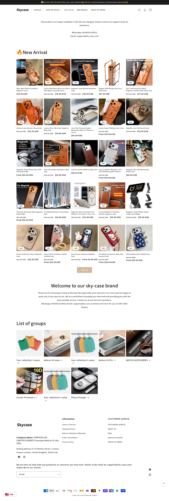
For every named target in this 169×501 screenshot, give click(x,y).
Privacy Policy (68, 442)
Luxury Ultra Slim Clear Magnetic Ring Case (56, 129)
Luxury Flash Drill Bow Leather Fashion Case (55, 255)
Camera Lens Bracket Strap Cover (29, 128)
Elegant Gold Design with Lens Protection (110, 90)
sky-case (80, 495)
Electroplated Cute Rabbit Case (138, 254)
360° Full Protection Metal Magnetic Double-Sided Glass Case (139, 90)
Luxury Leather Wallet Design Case (84, 170)
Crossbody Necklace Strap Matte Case (56, 213)
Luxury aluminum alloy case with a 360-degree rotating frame (57, 90)
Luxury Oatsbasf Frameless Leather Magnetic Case (109, 213)
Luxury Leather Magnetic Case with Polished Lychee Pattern (110, 171)
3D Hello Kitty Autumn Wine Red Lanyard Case (111, 255)
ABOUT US (112, 429)
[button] (38, 10)
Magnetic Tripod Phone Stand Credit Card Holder (137, 213)
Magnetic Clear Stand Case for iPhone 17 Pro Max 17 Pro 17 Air (83, 213)
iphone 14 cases (52, 360)
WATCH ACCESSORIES (137, 360)
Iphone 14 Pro (106, 360)
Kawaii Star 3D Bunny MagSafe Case (83, 255)
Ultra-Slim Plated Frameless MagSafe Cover (27, 90)
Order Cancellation (70, 437)
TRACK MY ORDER (115, 442)
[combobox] (10, 495)
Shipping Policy (68, 429)
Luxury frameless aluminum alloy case (56, 171)
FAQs (110, 433)
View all (84, 270)
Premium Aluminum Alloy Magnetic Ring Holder (29, 213)
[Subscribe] (58, 474)
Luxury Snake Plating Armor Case (111, 128)
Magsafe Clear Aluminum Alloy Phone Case (137, 171)
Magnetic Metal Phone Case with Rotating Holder (28, 171)
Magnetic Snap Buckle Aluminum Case (83, 90)
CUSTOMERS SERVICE (117, 424)
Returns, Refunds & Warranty (74, 433)
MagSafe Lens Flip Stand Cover (137, 128)
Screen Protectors (25, 397)
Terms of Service (69, 424)
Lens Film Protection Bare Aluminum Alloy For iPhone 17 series (82, 130)
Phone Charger (78, 397)
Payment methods (115, 437)
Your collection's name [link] (28, 360)
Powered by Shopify (90, 495)
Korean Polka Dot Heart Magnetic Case (29, 255)
